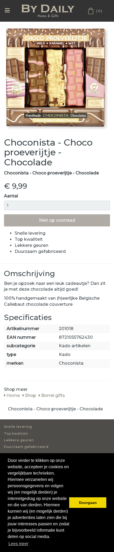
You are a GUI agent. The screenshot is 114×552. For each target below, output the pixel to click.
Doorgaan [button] (88, 502)
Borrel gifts (52, 395)
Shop (30, 395)
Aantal (11, 195)
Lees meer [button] (18, 543)
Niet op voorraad (57, 220)
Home (12, 395)
